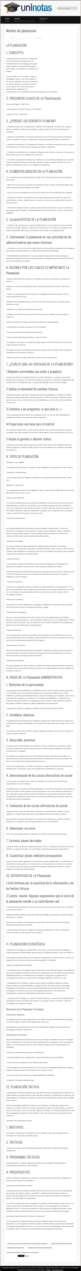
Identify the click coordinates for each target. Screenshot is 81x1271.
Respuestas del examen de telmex (61, 1243)
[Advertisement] (56, 72)
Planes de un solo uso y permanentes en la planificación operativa (27, 1243)
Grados (24, 20)
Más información (57, 1270)
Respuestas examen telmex (16, 1248)
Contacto (43, 20)
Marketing (38, 38)
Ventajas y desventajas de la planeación (40, 1248)
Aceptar (48, 1270)
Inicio (7, 20)
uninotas (12, 38)
